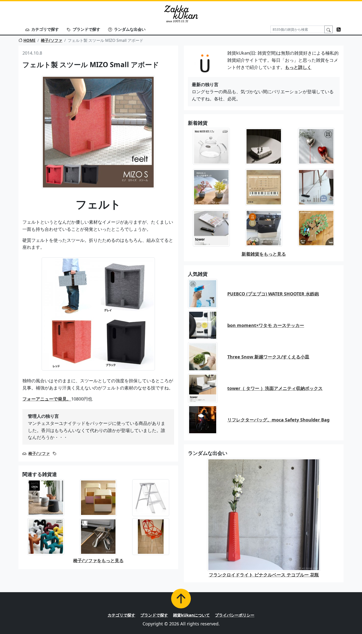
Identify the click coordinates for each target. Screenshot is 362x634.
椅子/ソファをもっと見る (98, 560)
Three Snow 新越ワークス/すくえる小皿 (268, 357)
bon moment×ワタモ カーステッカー (265, 325)
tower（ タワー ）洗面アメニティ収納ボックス (275, 388)
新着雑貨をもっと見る (264, 254)
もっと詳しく (298, 67)
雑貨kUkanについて (191, 615)
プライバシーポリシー (234, 615)
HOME (29, 40)
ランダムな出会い (130, 29)
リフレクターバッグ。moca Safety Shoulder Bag (278, 420)
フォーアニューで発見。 (46, 399)
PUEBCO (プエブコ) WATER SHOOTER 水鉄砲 (273, 294)
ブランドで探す (86, 29)
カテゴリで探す (45, 29)
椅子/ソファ (51, 40)
